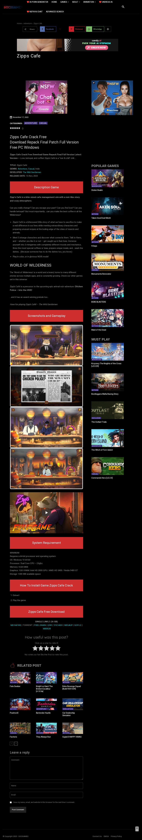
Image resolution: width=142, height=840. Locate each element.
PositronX (14, 712)
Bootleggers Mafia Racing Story (104, 394)
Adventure (28, 23)
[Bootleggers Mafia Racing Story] (107, 382)
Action (13, 682)
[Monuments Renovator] (107, 262)
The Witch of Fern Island (102, 450)
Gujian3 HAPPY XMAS (72, 736)
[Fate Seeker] (20, 677)
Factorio (13, 736)
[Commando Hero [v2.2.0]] (107, 466)
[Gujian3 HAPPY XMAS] (72, 728)
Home (19, 23)
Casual (43, 123)
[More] (108, 29)
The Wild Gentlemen (32, 172)
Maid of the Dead (98, 329)
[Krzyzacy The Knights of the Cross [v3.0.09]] (107, 352)
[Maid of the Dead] (107, 318)
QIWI (50, 625)
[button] (123, 7)
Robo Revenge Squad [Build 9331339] (71, 687)
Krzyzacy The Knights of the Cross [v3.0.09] (106, 365)
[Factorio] (20, 728)
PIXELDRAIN (40, 625)
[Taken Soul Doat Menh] (107, 206)
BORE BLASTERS (98, 301)
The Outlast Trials (99, 422)
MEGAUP (68, 625)
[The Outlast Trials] (107, 410)
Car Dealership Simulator (68, 714)
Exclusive (96, 418)
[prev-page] (11, 743)
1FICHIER (58, 625)
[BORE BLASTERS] (107, 290)
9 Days (94, 246)
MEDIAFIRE (15, 625)
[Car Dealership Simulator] (72, 704)
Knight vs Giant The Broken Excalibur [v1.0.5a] (44, 689)
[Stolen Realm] (107, 178)
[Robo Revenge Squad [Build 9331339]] (72, 677)
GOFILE (77, 625)
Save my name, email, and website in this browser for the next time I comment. (44, 802)
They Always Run (43, 736)
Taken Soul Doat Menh (101, 218)
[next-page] (16, 743)
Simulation (68, 709)
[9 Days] (107, 234)
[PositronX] (20, 704)
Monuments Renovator (101, 274)
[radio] (35, 649)
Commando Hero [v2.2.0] (102, 477)
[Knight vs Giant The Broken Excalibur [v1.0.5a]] (46, 677)
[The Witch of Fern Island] (107, 438)
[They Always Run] (46, 728)
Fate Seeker (15, 686)
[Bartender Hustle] (46, 704)
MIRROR (47, 628)
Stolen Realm (97, 190)
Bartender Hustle (43, 712)
